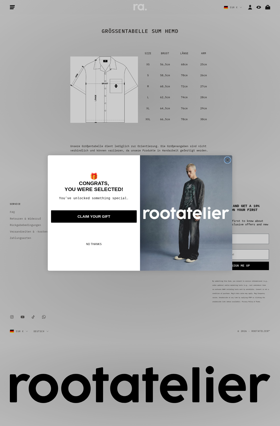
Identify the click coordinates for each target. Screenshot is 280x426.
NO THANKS (94, 244)
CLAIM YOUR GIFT (93, 216)
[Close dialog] (227, 160)
